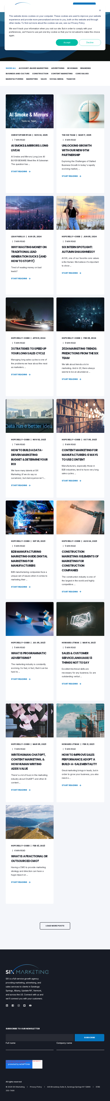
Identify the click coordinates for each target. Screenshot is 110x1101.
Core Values (82, 73)
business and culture (17, 73)
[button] (55, 926)
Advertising (57, 68)
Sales (44, 79)
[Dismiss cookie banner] (100, 11)
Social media (56, 79)
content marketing (62, 73)
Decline (90, 42)
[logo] (27, 969)
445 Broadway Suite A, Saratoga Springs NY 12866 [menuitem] (69, 1087)
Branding (85, 68)
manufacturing (14, 79)
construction (40, 73)
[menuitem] (36, 1087)
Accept (67, 42)
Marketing (32, 79)
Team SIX (70, 79)
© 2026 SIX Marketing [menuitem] (15, 1087)
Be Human (72, 68)
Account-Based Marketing (33, 68)
